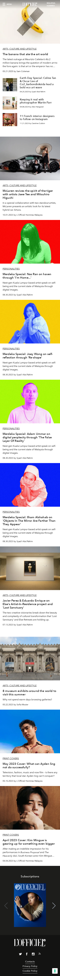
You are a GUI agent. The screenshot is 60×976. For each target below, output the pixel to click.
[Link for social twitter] (20, 954)
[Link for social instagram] (33, 954)
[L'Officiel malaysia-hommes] (30, 4)
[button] (54, 906)
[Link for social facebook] (26, 954)
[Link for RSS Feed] (39, 954)
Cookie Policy (30, 970)
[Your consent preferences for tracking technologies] (55, 971)
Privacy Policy (30, 966)
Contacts (30, 961)
